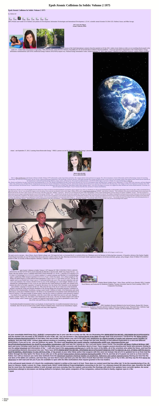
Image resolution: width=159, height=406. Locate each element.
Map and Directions (21, 178)
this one (130, 181)
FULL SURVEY (38, 335)
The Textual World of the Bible (86, 336)
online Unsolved (20, 348)
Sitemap (6, 398)
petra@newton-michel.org (89, 191)
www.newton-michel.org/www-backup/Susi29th (82, 354)
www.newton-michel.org (74, 348)
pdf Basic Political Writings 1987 (136, 344)
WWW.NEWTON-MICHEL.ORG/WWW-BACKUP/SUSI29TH (127, 335)
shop (40, 340)
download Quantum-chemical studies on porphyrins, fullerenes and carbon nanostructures (93, 356)
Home (5, 400)
